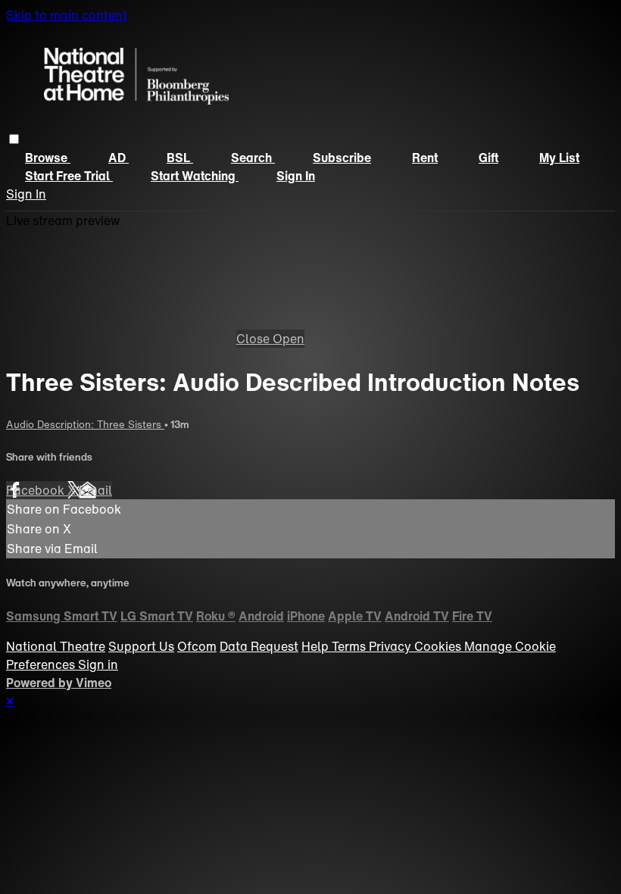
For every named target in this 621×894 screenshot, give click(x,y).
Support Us (141, 646)
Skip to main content (66, 15)
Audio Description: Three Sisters (85, 424)
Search (253, 157)
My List (559, 157)
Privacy (391, 646)
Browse (47, 157)
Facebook (36, 490)
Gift (488, 157)
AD (118, 157)
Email (95, 490)
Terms (350, 646)
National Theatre (55, 646)
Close (254, 339)
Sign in (295, 176)
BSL (180, 157)
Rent (425, 157)
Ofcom (197, 646)
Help (316, 646)
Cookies (439, 646)
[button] (14, 139)
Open (288, 339)
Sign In (26, 194)
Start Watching (195, 176)
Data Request (259, 646)
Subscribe (342, 157)
